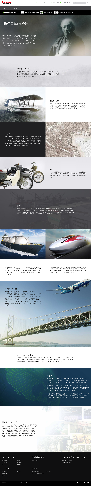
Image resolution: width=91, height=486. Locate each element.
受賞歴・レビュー (6, 473)
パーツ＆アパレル (16, 8)
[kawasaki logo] (6, 3)
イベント (4, 475)
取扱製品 (6, 8)
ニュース (19, 471)
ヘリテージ (4, 462)
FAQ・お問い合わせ (36, 471)
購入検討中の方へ (53, 8)
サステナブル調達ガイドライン (38, 474)
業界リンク (49, 471)
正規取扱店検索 (35, 460)
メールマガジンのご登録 (66, 460)
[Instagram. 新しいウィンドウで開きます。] (84, 482)
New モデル (4, 471)
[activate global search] (87, 3)
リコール (86, 8)
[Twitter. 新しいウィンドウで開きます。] (81, 482)
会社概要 (19, 464)
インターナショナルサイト (7, 464)
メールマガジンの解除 (66, 462)
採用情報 (19, 460)
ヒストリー (4, 460)
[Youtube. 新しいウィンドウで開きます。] (88, 482)
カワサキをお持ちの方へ (65, 8)
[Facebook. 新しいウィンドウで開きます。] (77, 482)
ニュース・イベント (77, 8)
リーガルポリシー (20, 462)
